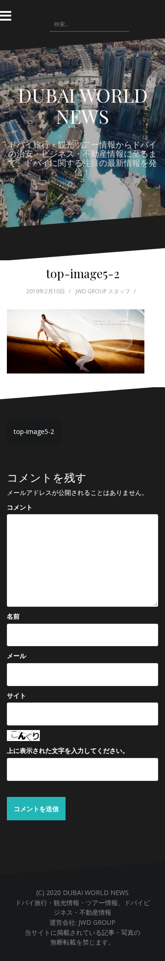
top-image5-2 (34, 431)
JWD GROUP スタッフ (103, 291)
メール (16, 655)
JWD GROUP (97, 922)
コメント (20, 507)
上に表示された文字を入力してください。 (68, 750)
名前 (13, 616)
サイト (16, 695)
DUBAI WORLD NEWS (83, 105)
